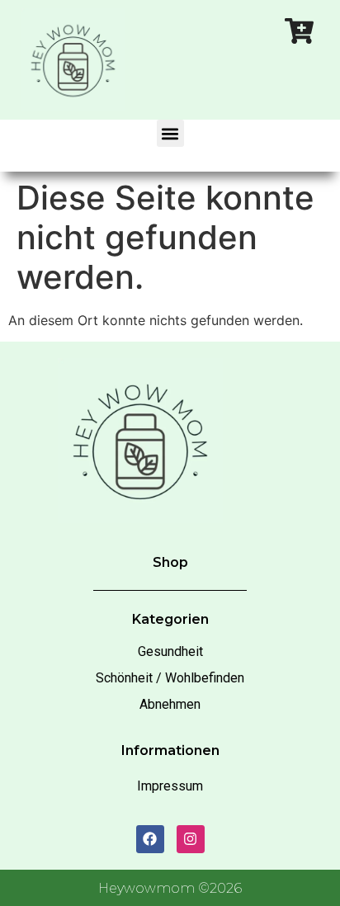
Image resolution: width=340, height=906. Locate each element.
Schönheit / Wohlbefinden (170, 678)
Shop (170, 562)
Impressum (170, 786)
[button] (170, 133)
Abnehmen (170, 704)
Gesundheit (170, 651)
